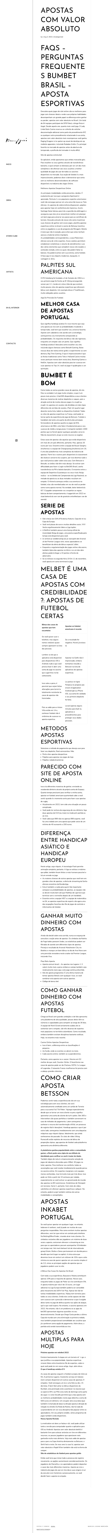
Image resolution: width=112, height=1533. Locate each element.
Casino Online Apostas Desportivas (55, 1042)
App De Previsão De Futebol (52, 298)
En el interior (12, 308)
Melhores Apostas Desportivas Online (56, 188)
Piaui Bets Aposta (48, 961)
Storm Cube (11, 236)
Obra (8, 200)
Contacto (11, 343)
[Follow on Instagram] (16, 440)
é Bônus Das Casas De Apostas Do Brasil (57, 1271)
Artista (10, 272)
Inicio (8, 164)
